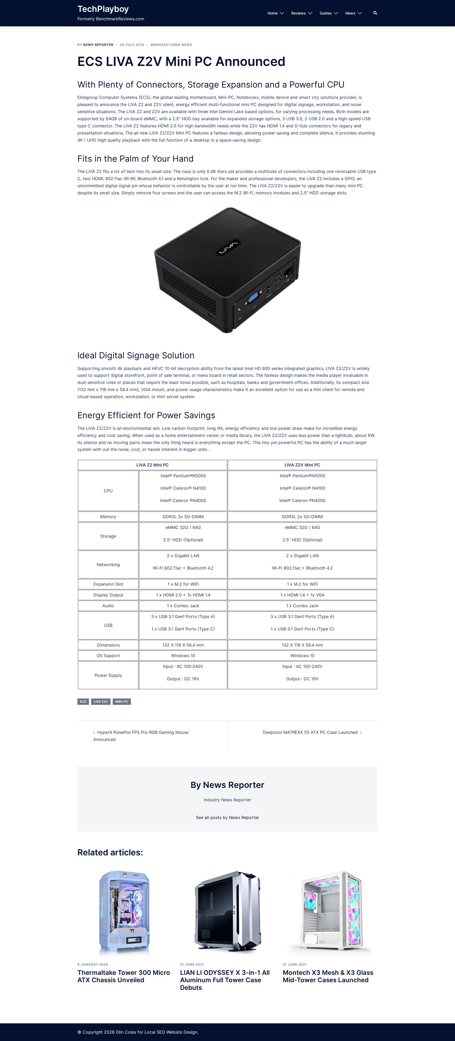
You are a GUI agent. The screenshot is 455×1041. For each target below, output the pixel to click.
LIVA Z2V (101, 701)
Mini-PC (121, 701)
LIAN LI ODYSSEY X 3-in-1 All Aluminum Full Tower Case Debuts (225, 980)
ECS (83, 701)
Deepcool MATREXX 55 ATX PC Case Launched (310, 732)
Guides (326, 13)
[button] (375, 13)
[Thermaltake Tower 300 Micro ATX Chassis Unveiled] (124, 911)
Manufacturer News (171, 45)
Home (273, 13)
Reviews (298, 13)
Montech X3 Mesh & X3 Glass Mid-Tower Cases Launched (328, 976)
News (350, 13)
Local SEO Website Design (171, 1032)
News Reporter (98, 45)
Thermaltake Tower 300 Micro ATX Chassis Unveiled (123, 976)
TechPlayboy (103, 9)
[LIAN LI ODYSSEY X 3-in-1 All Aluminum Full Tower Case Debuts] (227, 911)
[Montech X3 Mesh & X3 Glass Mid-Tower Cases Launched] (330, 911)
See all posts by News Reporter (227, 817)
